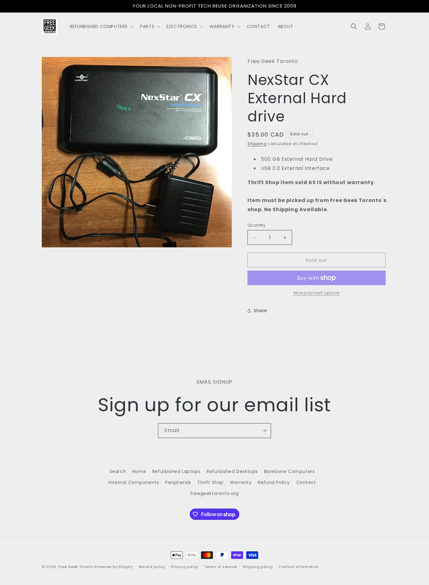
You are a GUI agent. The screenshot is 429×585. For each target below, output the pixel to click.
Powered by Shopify (114, 566)
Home (139, 471)
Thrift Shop (210, 482)
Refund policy (152, 566)
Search (118, 471)
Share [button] (260, 310)
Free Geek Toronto (76, 566)
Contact (306, 482)
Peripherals (178, 482)
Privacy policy (184, 566)
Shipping (257, 143)
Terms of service (220, 566)
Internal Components (133, 482)
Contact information (298, 566)
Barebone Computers (289, 471)
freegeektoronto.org (214, 493)
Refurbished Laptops (176, 471)
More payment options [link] (317, 292)
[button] (101, 26)
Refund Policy (274, 482)
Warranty (241, 482)
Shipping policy (258, 566)
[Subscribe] (264, 430)
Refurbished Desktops (232, 471)
